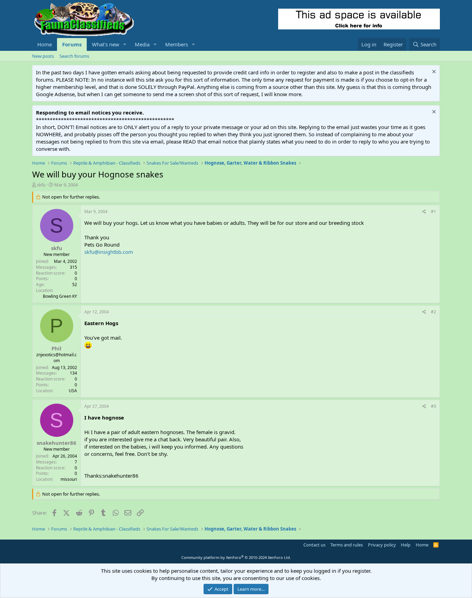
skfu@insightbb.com (108, 251)
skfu (41, 185)
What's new (105, 44)
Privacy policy (382, 545)
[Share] (424, 212)
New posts (43, 56)
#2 (433, 312)
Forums (72, 44)
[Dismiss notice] (433, 72)
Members (176, 44)
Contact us (314, 545)
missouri (68, 479)
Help (405, 545)
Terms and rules (346, 545)
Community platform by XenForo (236, 557)
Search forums (74, 56)
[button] (125, 44)
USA (73, 391)
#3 (433, 406)
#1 (433, 211)
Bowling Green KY (60, 296)
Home (44, 44)
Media (142, 44)
